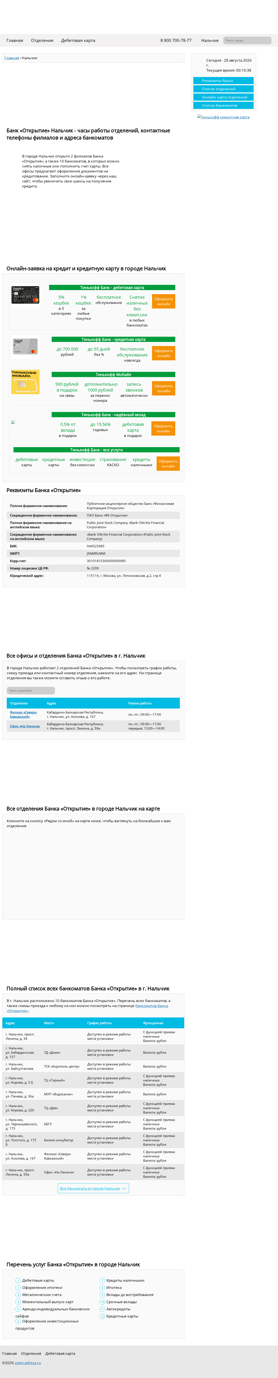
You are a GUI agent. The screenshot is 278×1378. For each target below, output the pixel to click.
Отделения (42, 40)
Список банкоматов (219, 105)
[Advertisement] (93, 92)
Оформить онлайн (163, 301)
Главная (15, 40)
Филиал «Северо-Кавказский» (23, 714)
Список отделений (219, 88)
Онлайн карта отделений (224, 97)
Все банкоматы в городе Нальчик (90, 1188)
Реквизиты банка (217, 80)
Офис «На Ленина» (25, 726)
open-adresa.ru (28, 1362)
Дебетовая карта (78, 40)
